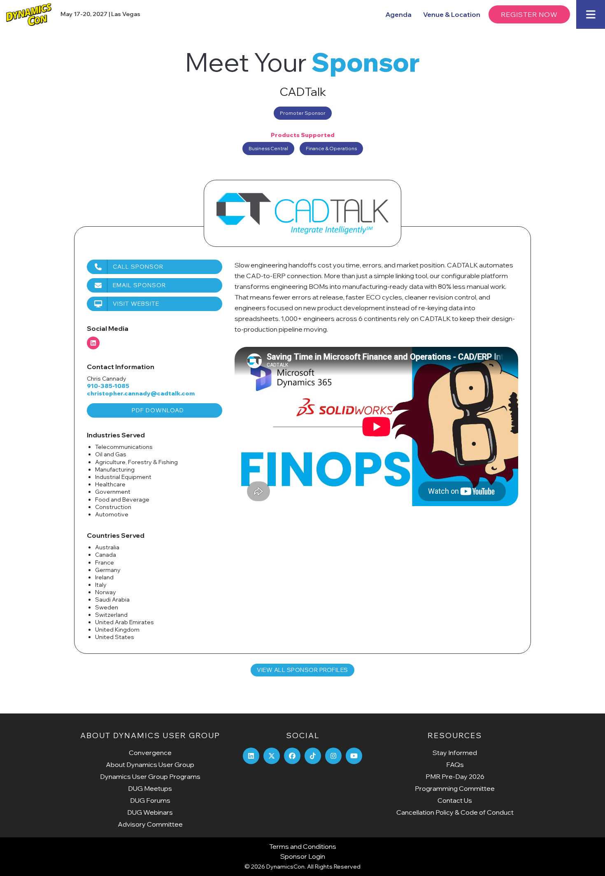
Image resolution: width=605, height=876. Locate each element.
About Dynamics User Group (150, 764)
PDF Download (158, 410)
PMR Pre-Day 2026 (455, 776)
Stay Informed (455, 752)
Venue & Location (451, 14)
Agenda (398, 14)
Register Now (529, 14)
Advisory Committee (150, 824)
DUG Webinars (150, 812)
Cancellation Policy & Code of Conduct (455, 812)
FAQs (455, 764)
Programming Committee (455, 788)
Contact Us (454, 800)
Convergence (150, 752)
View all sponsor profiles (302, 670)
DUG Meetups (150, 788)
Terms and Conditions (302, 846)
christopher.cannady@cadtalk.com (141, 393)
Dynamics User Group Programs (150, 776)
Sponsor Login (302, 856)
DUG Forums (150, 800)
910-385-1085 (108, 386)
